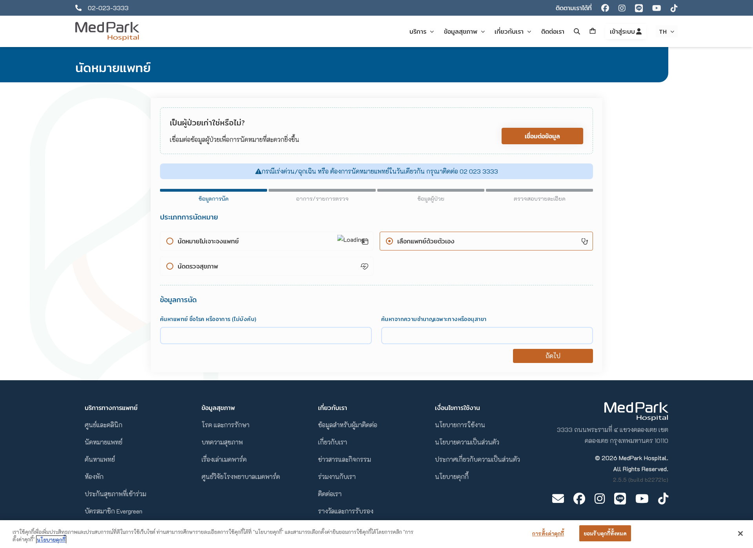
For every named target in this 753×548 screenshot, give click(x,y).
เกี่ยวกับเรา (332, 442)
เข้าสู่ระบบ (623, 31)
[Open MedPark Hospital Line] (620, 498)
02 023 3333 (478, 171)
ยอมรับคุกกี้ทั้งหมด (605, 533)
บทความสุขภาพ (222, 442)
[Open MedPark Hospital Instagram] (600, 498)
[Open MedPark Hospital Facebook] (579, 498)
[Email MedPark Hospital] (558, 498)
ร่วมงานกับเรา (337, 476)
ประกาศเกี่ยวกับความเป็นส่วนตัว (477, 459)
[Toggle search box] (577, 31)
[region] (376, 534)
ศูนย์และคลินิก (103, 425)
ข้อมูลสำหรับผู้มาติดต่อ (347, 425)
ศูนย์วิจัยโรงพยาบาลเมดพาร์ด (241, 476)
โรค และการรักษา (225, 425)
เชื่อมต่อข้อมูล (542, 136)
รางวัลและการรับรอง (345, 511)
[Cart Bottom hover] (592, 31)
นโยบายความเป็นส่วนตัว (467, 442)
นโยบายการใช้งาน (460, 425)
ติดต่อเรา (330, 494)
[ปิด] (740, 533)
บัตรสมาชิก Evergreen (113, 511)
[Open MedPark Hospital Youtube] (642, 498)
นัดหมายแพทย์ (103, 442)
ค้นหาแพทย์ (100, 459)
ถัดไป (553, 356)
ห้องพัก (94, 476)
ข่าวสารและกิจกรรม (344, 459)
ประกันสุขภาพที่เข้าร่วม (115, 494)
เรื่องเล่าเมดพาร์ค (224, 459)
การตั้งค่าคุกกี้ (548, 533)
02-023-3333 (108, 8)
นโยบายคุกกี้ (452, 476)
